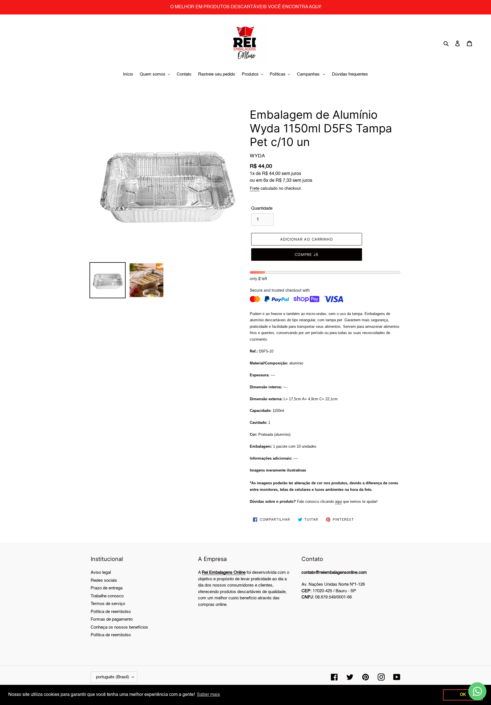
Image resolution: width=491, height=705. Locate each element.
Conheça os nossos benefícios (119, 627)
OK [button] (463, 695)
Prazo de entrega (106, 588)
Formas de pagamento (112, 619)
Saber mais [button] (208, 695)
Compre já (307, 254)
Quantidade (261, 208)
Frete (254, 189)
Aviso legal (101, 572)
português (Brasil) (112, 677)
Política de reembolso (111, 612)
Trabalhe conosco (107, 596)
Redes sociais (104, 580)
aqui (338, 501)
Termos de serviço (108, 604)
